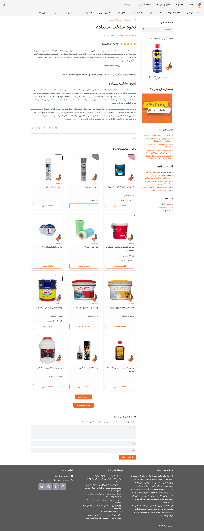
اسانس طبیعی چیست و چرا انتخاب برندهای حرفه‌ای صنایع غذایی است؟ (158, 149)
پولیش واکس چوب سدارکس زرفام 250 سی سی (157, 180)
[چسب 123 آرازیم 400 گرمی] (83, 350)
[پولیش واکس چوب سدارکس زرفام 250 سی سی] (119, 350)
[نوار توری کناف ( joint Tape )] (47, 229)
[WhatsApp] (56, 486)
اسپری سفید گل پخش (158, 188)
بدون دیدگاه (108, 35)
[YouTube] (41, 486)
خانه (134, 20)
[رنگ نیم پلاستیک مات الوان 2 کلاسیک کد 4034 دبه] (119, 229)
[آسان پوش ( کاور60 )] (83, 229)
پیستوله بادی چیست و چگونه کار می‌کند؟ (156, 133)
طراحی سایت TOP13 (165, 525)
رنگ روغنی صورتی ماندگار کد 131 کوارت (121, 186)
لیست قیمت (166, 205)
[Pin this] (39, 128)
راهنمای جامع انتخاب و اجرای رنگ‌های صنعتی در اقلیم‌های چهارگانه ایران (158, 155)
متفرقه (168, 208)
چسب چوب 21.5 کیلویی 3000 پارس (49, 367)
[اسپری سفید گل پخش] (47, 169)
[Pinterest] (48, 486)
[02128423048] (54, 480)
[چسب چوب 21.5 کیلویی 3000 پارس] (47, 350)
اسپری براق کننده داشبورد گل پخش (157, 76)
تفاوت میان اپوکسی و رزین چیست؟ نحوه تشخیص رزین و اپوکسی (157, 174)
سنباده (125, 50)
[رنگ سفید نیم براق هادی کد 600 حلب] (47, 290)
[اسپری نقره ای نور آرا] (83, 169)
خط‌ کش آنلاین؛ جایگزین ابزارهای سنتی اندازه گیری (157, 143)
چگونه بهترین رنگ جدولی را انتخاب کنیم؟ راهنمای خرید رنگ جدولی (102, 507)
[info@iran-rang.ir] (71, 476)
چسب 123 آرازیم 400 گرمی (88, 367)
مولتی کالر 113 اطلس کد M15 (152, 185)
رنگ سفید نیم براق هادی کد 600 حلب (49, 307)
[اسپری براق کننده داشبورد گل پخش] (157, 58)
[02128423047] (71, 480)
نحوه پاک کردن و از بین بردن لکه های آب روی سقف (103, 518)
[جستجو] (4, 4)
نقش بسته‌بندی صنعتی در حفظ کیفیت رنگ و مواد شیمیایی (104, 501)
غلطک (36, 115)
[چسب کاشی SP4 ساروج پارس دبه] (119, 290)
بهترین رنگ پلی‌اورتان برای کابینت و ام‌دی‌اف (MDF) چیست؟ (159, 137)
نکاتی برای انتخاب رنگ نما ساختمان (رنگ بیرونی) (104, 514)
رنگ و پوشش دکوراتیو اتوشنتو (111, 511)
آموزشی (168, 202)
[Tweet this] (49, 128)
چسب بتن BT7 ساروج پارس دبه (87, 307)
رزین (89, 96)
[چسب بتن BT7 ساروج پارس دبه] (83, 290)
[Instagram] (63, 486)
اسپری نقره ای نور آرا (91, 186)
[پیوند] (199, 5)
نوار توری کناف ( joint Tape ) (52, 247)
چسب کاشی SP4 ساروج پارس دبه (122, 307)
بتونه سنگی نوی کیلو (153, 170)
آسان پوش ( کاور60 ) (91, 247)
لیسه (122, 74)
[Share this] (55, 128)
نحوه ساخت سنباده (116, 20)
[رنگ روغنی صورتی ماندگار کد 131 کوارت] (119, 169)
